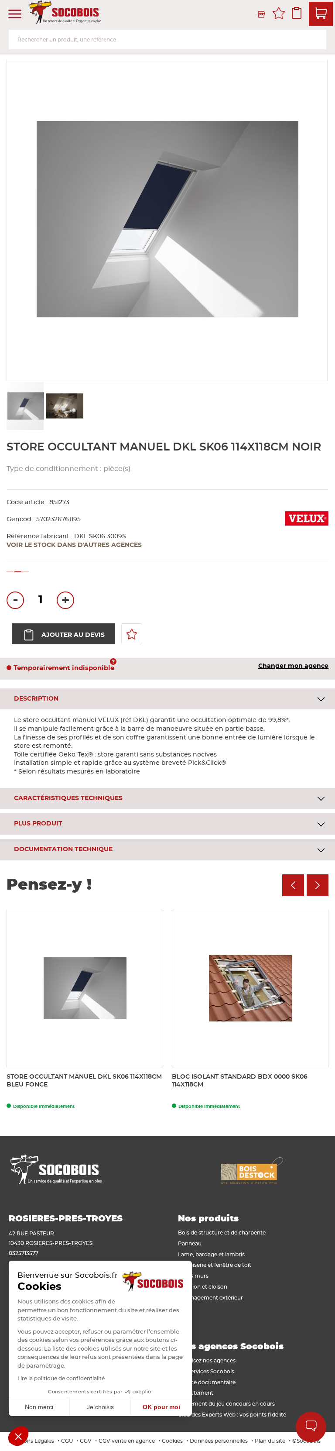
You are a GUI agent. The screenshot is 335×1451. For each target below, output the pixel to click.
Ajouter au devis (73, 635)
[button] (64, 406)
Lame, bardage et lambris (211, 1254)
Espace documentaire (207, 1382)
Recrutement (195, 1393)
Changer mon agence (293, 666)
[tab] (167, 699)
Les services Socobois (206, 1371)
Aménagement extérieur (210, 1297)
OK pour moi (161, 1406)
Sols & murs (193, 1276)
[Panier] (321, 14)
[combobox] (167, 39)
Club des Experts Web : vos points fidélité (232, 1414)
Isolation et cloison (202, 1286)
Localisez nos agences (207, 1360)
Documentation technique (63, 849)
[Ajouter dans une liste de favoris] (131, 633)
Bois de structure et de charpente (222, 1232)
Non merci (39, 1406)
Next (317, 885)
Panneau (190, 1243)
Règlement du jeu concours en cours (226, 1403)
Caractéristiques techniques (68, 798)
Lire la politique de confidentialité (61, 1378)
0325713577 (23, 1253)
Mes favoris (278, 14)
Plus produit (38, 824)
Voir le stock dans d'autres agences (74, 545)
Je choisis (100, 1406)
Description (36, 699)
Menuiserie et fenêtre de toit (214, 1265)
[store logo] (66, 14)
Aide (311, 1427)
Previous (293, 885)
